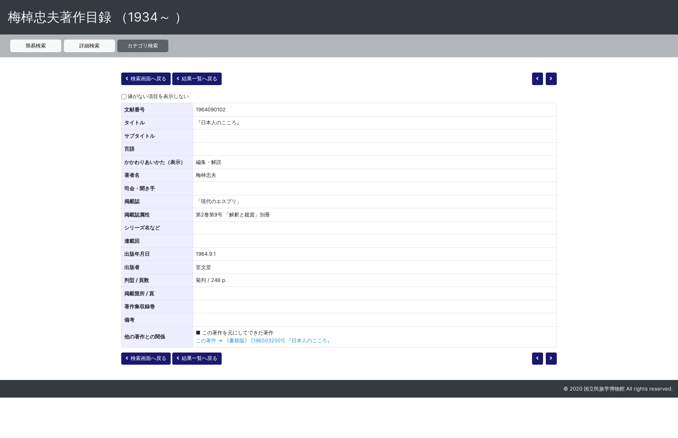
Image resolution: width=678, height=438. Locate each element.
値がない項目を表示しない (158, 96)
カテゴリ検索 (143, 45)
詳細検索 (89, 45)
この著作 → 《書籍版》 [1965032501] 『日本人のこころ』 (264, 340)
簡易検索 (36, 45)
